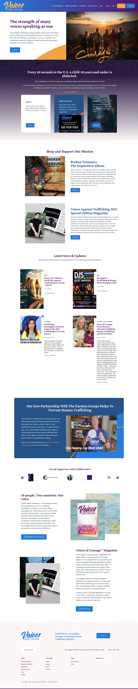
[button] (22, 478)
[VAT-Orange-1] (14, 2)
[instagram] (101, 661)
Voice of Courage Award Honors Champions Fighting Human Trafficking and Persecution (106, 329)
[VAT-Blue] (31, 632)
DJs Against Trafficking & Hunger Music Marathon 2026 (107, 280)
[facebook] (96, 661)
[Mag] (45, 204)
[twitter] (98, 661)
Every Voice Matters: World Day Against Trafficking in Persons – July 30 (54, 281)
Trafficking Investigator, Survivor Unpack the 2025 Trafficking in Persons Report (54, 329)
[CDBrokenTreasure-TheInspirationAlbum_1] (45, 157)
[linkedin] (104, 661)
